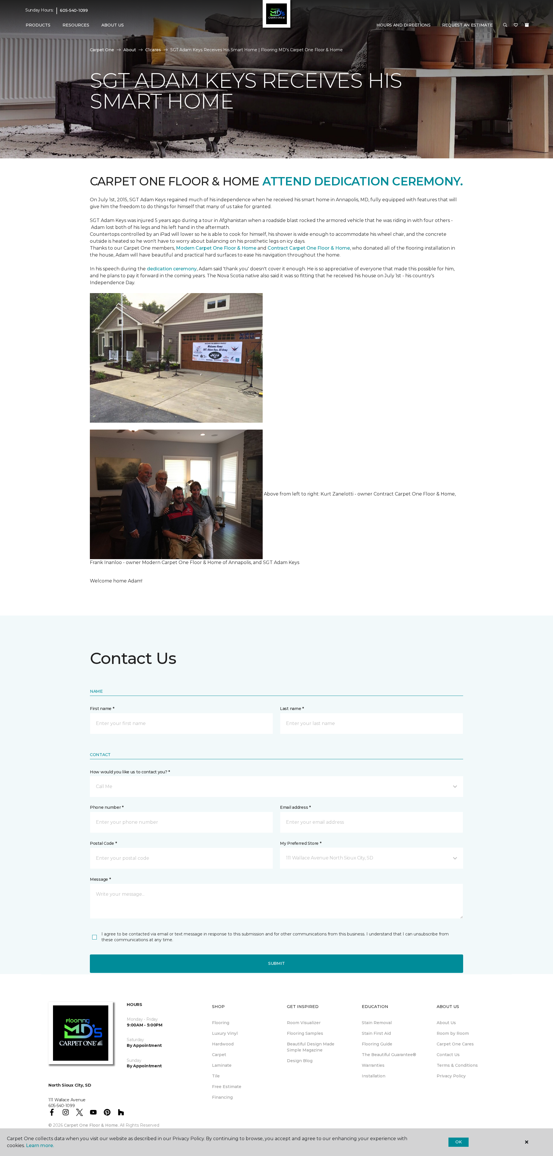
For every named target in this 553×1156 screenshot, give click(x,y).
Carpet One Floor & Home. (91, 1125)
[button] (505, 25)
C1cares (153, 49)
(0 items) (527, 25)
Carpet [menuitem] (219, 1054)
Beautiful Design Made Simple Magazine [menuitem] (310, 1047)
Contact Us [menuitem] (448, 1054)
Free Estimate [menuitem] (226, 1086)
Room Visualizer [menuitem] (304, 1022)
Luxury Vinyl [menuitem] (225, 1033)
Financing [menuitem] (222, 1097)
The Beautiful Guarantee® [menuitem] (389, 1054)
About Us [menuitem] (446, 1022)
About (129, 49)
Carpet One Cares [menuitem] (455, 1044)
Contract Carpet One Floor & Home (309, 248)
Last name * (292, 709)
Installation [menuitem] (373, 1076)
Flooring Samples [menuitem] (305, 1033)
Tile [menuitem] (216, 1076)
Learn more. (40, 1145)
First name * (102, 709)
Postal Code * (103, 843)
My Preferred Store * (300, 843)
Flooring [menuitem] (220, 1022)
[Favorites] (515, 25)
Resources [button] (76, 25)
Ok (458, 1141)
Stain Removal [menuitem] (377, 1022)
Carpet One (102, 49)
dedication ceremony (172, 269)
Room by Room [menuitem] (453, 1033)
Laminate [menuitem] (222, 1065)
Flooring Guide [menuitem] (377, 1044)
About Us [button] (112, 25)
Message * (100, 879)
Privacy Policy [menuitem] (451, 1076)
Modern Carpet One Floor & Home (216, 248)
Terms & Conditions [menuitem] (457, 1065)
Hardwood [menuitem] (223, 1044)
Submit (276, 963)
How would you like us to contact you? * (130, 772)
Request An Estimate (467, 25)
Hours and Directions (403, 25)
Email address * (295, 807)
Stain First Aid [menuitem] (376, 1033)
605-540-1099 (74, 10)
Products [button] (38, 25)
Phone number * (107, 807)
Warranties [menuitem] (373, 1065)
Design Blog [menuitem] (300, 1060)
